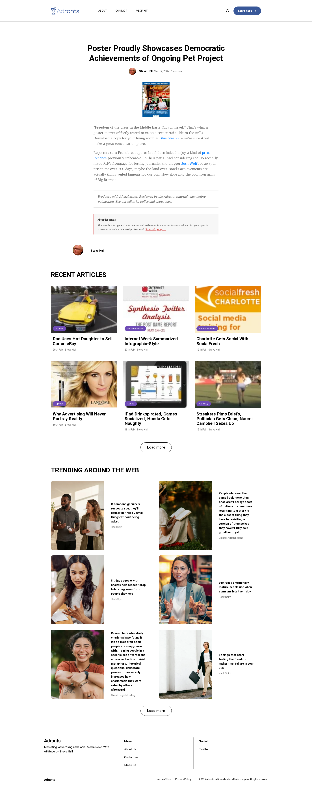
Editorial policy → (156, 229)
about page (163, 201)
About (102, 10)
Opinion (59, 403)
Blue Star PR (170, 138)
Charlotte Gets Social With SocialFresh (222, 341)
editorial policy (137, 201)
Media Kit (142, 10)
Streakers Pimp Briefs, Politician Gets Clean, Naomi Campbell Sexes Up (224, 418)
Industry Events (135, 328)
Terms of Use (163, 779)
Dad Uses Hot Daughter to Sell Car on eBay (82, 341)
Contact (121, 10)
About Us (130, 749)
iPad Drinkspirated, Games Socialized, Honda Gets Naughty (151, 418)
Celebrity (203, 403)
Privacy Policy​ (183, 779)
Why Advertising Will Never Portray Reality (79, 416)
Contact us (131, 757)
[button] (156, 447)
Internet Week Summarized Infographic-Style (151, 341)
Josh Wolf (189, 163)
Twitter (204, 749)
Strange (59, 328)
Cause (130, 403)
